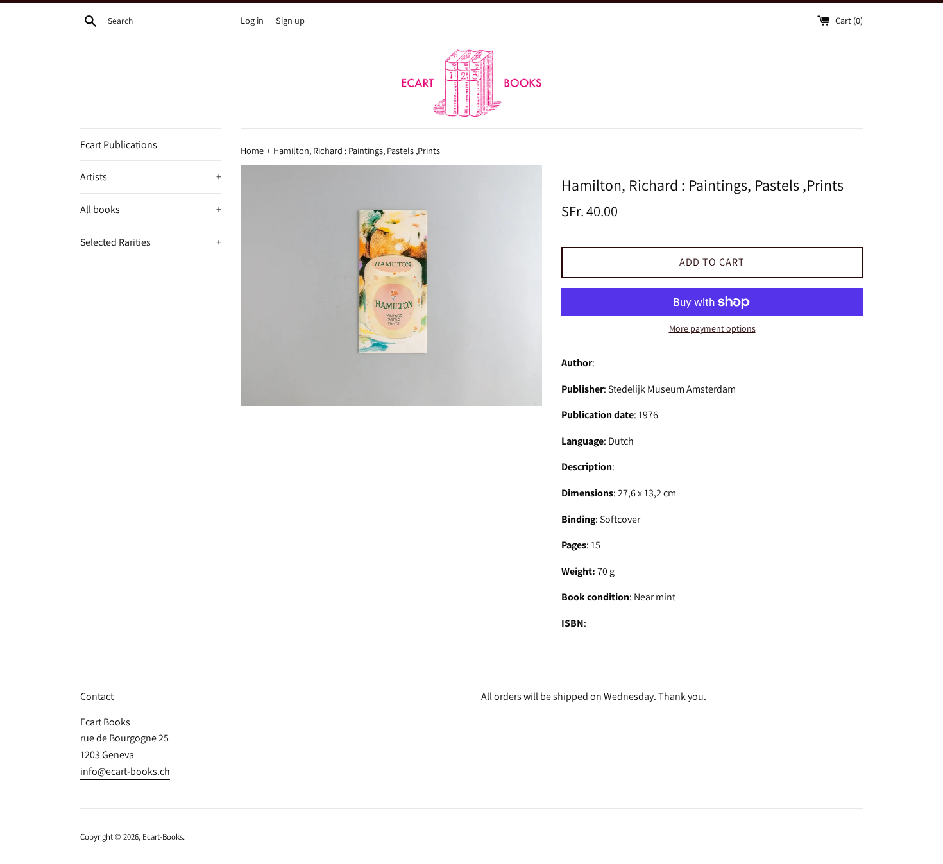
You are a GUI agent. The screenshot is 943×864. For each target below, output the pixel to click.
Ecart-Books (162, 836)
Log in (252, 20)
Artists (150, 176)
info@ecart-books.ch (125, 771)
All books (150, 209)
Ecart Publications (118, 144)
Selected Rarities (150, 242)
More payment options (712, 328)
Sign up (290, 20)
